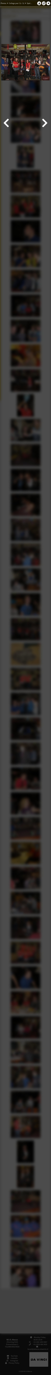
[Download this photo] (39, 3)
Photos (3, 3)
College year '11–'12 (16, 3)
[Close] (48, 3)
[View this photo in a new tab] (44, 3)
